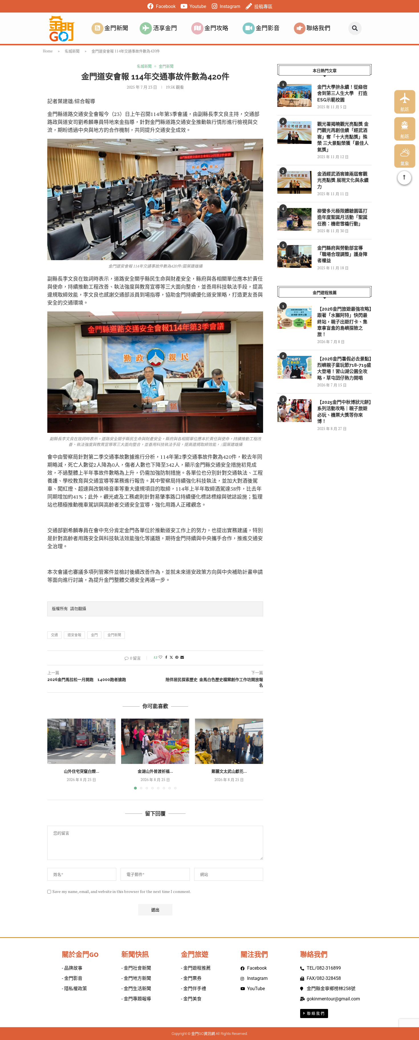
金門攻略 (216, 28)
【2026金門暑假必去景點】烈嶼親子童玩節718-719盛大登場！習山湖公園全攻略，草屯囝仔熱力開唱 (344, 368)
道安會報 (74, 635)
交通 (54, 635)
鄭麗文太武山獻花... (229, 771)
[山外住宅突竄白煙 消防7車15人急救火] (81, 741)
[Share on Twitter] (171, 657)
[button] (355, 28)
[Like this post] (160, 657)
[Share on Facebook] (166, 657)
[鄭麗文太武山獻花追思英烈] (229, 741)
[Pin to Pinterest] (176, 657)
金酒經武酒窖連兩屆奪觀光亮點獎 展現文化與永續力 (343, 180)
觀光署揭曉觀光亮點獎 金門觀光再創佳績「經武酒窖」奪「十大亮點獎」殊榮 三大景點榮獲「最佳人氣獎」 (343, 136)
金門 (94, 635)
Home (48, 51)
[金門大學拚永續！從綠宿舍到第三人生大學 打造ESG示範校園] (294, 95)
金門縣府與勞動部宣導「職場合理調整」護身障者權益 (342, 254)
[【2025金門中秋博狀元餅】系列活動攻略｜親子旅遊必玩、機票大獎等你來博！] (294, 410)
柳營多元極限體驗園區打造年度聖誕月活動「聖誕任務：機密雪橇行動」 (342, 217)
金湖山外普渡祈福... (155, 771)
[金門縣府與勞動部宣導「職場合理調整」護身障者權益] (294, 256)
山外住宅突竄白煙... (81, 771)
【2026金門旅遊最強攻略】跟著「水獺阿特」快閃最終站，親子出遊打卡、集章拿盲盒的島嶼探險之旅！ (344, 321)
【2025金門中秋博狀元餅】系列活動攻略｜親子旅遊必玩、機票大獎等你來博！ (344, 411)
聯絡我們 (318, 28)
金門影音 (268, 28)
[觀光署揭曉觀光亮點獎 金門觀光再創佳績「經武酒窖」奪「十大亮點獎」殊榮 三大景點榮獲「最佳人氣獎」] (294, 132)
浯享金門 (165, 28)
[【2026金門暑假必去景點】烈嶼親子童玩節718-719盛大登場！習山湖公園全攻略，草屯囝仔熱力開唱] (294, 367)
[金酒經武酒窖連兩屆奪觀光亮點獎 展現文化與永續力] (294, 182)
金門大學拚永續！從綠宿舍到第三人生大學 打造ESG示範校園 (342, 93)
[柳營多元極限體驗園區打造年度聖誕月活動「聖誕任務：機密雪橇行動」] (294, 219)
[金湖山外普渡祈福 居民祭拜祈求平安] (155, 741)
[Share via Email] (182, 657)
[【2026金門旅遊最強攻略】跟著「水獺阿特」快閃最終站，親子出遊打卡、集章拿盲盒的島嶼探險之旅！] (294, 317)
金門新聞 (116, 28)
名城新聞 (72, 51)
